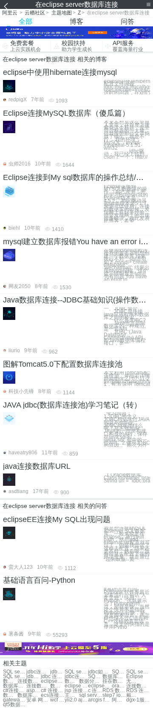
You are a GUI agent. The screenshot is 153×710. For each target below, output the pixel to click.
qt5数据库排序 (14, 704)
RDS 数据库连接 (114, 690)
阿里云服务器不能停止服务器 (119, 700)
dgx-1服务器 (138, 700)
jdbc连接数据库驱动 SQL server (57, 672)
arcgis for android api (99, 700)
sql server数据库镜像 (90, 695)
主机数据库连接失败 (72, 695)
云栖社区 (35, 13)
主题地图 (61, 13)
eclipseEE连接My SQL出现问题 (56, 519)
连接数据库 (29, 681)
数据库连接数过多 (10, 695)
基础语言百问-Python (39, 580)
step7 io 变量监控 (114, 695)
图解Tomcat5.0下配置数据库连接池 (62, 364)
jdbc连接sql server (33, 676)
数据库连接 (10, 681)
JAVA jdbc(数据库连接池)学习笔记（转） (72, 405)
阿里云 (9, 13)
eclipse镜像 (52, 681)
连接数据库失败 (38, 686)
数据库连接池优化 (29, 695)
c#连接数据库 (14, 690)
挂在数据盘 (114, 681)
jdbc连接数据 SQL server (38, 672)
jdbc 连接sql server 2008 (52, 676)
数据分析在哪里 (90, 681)
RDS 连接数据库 (138, 690)
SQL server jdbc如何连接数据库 (138, 672)
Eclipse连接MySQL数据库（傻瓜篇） (66, 113)
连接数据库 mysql (138, 686)
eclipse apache (76, 686)
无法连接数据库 (133, 681)
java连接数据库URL (37, 466)
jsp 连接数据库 (76, 690)
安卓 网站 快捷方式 (38, 700)
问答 (127, 21)
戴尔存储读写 (133, 695)
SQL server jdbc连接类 (95, 676)
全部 (25, 21)
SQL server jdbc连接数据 (14, 672)
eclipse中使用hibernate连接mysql (60, 72)
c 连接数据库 (95, 690)
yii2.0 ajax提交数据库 (76, 700)
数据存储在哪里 (72, 681)
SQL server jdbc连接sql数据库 (14, 676)
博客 (76, 21)
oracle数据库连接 (119, 686)
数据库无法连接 (14, 686)
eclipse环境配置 (99, 686)
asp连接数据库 (33, 690)
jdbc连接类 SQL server (76, 676)
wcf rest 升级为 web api (57, 700)
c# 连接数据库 (52, 690)
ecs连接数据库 (52, 695)
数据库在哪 (114, 676)
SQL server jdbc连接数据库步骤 (119, 672)
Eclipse (134, 676)
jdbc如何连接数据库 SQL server (99, 672)
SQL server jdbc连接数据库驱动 (76, 672)
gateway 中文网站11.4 (14, 700)
